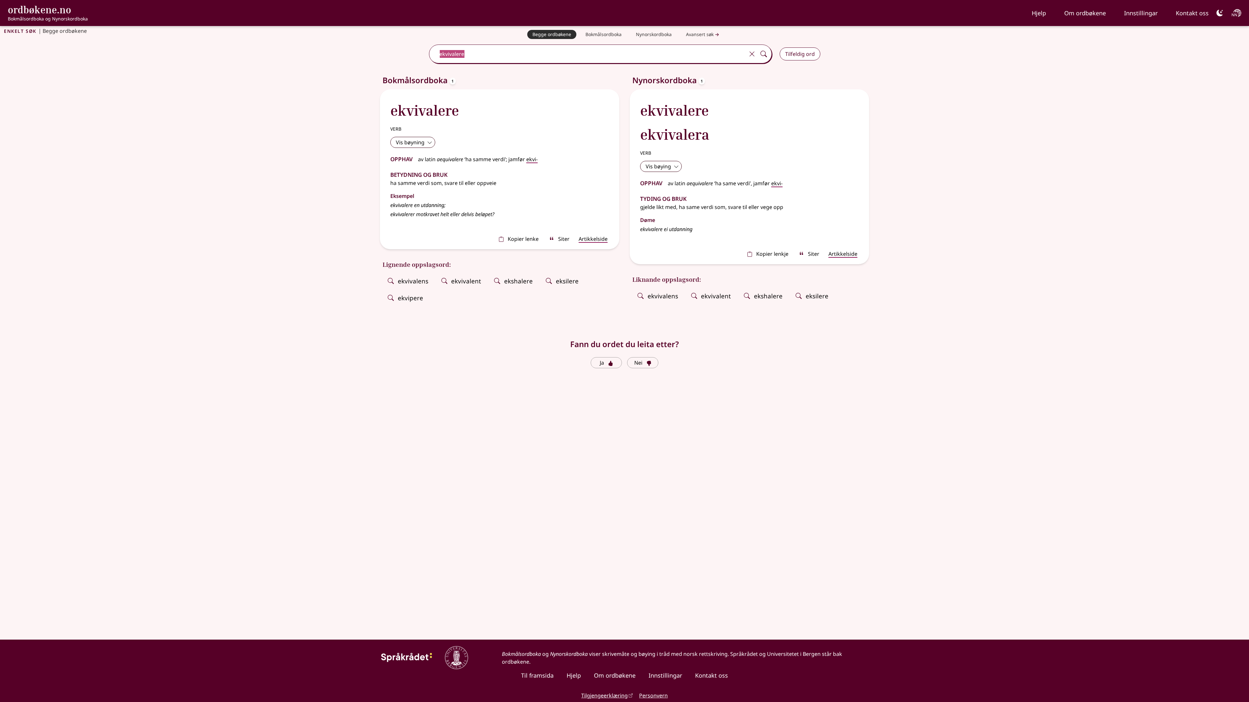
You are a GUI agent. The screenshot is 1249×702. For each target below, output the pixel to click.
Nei (638, 362)
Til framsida (537, 675)
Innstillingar (1141, 13)
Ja (602, 362)
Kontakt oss (1192, 13)
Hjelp (1039, 13)
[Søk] (764, 54)
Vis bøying (658, 166)
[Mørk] (1219, 13)
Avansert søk (700, 34)
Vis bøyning (410, 142)
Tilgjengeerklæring (604, 695)
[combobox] (587, 54)
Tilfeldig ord (800, 54)
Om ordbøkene (1085, 13)
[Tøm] (752, 54)
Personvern (653, 695)
